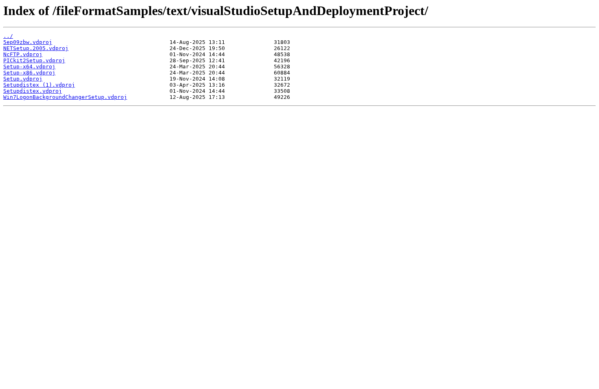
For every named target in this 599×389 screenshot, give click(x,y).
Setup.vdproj (22, 79)
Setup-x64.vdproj (29, 66)
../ (8, 36)
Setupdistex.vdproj (32, 91)
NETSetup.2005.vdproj (35, 48)
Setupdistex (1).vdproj (39, 85)
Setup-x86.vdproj (29, 73)
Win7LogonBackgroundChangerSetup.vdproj (65, 97)
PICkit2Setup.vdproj (34, 60)
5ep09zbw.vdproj (27, 42)
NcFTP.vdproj (22, 54)
